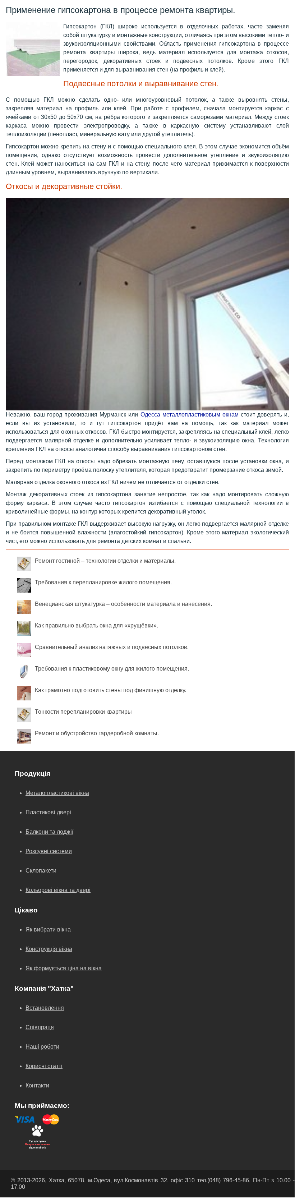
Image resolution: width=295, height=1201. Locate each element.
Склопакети (41, 871)
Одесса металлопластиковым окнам (189, 414)
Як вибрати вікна (48, 929)
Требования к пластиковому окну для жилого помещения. (112, 669)
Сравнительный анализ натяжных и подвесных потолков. (112, 647)
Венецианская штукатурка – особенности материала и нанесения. (123, 604)
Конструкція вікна (49, 949)
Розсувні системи (49, 851)
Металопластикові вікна (57, 793)
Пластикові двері (48, 812)
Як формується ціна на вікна (64, 968)
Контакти (37, 1085)
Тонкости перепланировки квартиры (83, 712)
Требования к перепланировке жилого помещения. (103, 582)
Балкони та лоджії (49, 832)
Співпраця (40, 1027)
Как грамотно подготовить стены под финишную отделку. (110, 690)
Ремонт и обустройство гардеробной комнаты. (97, 733)
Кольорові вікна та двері (58, 890)
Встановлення (45, 1008)
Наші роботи (42, 1047)
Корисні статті (44, 1066)
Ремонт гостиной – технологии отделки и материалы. (105, 561)
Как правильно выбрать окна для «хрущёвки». (96, 625)
